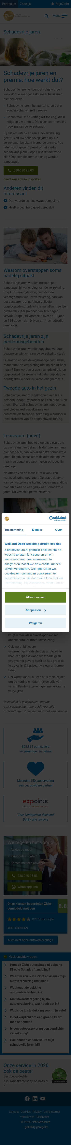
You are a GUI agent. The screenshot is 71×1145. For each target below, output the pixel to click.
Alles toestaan (35, 597)
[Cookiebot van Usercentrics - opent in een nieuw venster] (50, 518)
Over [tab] (58, 529)
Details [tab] (37, 529)
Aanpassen (33, 610)
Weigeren (35, 622)
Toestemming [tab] (14, 529)
